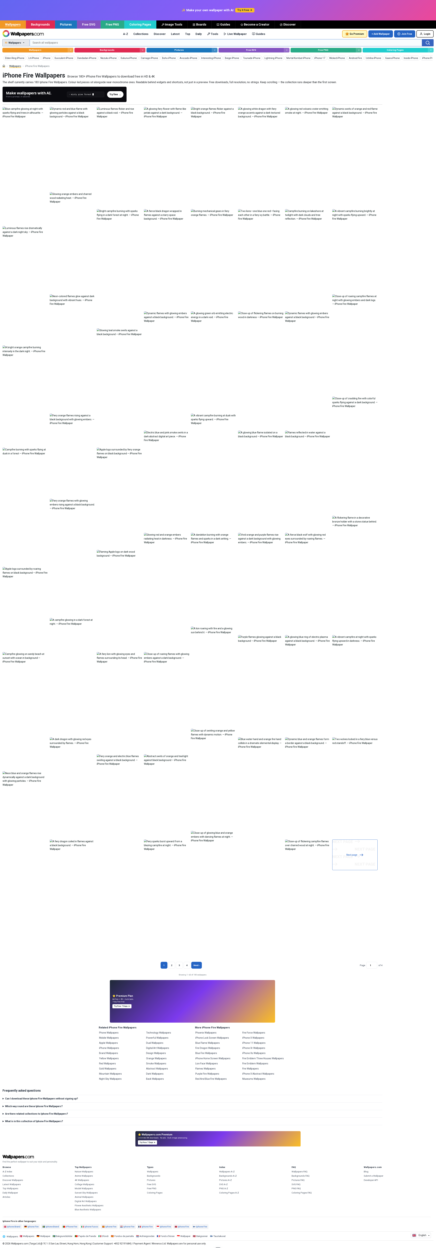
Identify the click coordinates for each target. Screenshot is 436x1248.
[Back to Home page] (23, 34)
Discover (289, 24)
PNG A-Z (223, 1188)
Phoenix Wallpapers (205, 1032)
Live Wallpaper (237, 34)
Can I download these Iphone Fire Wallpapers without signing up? (41, 1098)
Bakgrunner (202, 1236)
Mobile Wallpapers (109, 1037)
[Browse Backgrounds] (142, 50)
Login (427, 34)
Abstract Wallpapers (157, 1068)
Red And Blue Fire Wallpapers (211, 1078)
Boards (201, 24)
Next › (196, 965)
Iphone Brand (13, 1226)
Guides (225, 24)
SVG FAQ (296, 1184)
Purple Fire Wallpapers (207, 1073)
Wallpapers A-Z (227, 1171)
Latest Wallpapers (12, 1184)
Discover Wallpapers (13, 1180)
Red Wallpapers (107, 1063)
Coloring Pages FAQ (302, 1192)
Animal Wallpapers (84, 1197)
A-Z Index (7, 1171)
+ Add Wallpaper (381, 34)
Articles (6, 1197)
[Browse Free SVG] (287, 50)
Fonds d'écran (167, 1236)
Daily (199, 34)
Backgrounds (40, 24)
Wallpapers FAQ (299, 1171)
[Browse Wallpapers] (70, 50)
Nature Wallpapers (84, 1171)
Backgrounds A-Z (228, 1176)
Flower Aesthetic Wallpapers (89, 1205)
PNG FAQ (296, 1188)
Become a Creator (256, 24)
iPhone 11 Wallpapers (254, 1043)
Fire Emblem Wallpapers (255, 1063)
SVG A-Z (223, 1184)
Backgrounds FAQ (300, 1176)
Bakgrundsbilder (64, 1236)
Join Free (406, 34)
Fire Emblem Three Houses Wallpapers (263, 1058)
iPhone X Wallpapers (253, 1037)
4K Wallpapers (82, 1180)
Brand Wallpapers (108, 1053)
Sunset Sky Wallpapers (86, 1192)
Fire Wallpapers (250, 1068)
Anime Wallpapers (84, 1176)
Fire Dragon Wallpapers (207, 1048)
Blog (366, 1171)
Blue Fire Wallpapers (206, 1053)
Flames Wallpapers (205, 1068)
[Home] (4, 66)
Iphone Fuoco (91, 1226)
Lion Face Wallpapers (206, 1063)
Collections (140, 34)
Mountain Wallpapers (110, 1073)
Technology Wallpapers (158, 1032)
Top (187, 34)
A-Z (125, 34)
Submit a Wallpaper (373, 1176)
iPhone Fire (71, 1226)
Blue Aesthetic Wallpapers (88, 1209)
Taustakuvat (219, 1236)
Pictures (66, 24)
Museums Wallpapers (254, 1078)
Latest (175, 34)
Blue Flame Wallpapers (207, 1043)
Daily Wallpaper (10, 1192)
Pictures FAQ (298, 1180)
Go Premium (357, 34)
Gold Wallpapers (107, 1068)
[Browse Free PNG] (359, 50)
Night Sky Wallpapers (110, 1078)
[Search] (428, 42)
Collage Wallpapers (84, 1184)
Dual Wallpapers (154, 1043)
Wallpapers (13, 24)
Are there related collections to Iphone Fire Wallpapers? (36, 1113)
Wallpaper (45, 1236)
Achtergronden (146, 1236)
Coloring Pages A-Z (229, 1192)
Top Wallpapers (10, 1188)
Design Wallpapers (156, 1053)
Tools (214, 34)
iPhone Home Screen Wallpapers (212, 1058)
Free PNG (112, 24)
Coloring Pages (140, 24)
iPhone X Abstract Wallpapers (258, 1073)
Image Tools (173, 24)
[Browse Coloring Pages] (431, 50)
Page (362, 965)
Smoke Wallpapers (156, 1063)
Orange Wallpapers (156, 1058)
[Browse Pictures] (214, 50)
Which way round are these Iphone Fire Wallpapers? (34, 1106)
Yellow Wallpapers (109, 1058)
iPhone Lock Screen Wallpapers (212, 1037)
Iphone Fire (33, 1226)
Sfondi (105, 1236)
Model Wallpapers (84, 1188)
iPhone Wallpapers (109, 1048)
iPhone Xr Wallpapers (253, 1048)
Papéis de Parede (87, 1236)
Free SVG (88, 24)
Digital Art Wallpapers (157, 1048)
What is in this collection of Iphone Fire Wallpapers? (34, 1121)
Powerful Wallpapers (157, 1037)
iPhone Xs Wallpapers (254, 1053)
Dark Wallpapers (155, 1073)
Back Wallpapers (155, 1078)
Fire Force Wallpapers (253, 1032)
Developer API (371, 1180)
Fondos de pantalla (124, 1236)
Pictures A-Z (225, 1180)
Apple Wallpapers (108, 1043)
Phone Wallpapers (109, 1032)
